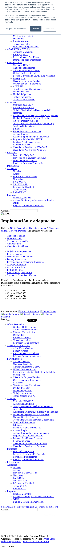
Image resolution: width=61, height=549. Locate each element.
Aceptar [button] (36, 28)
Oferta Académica (18, 228)
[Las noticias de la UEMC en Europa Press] (28, 526)
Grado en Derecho (17, 230)
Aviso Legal (49, 539)
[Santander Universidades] (52, 526)
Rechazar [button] (50, 28)
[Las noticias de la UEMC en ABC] (38, 518)
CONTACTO (22, 507)
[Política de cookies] (56, 539)
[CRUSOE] (40, 526)
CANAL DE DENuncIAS (48, 507)
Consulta (5, 210)
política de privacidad (11, 541)
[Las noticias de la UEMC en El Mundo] (51, 518)
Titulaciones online (37, 228)
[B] (8, 320)
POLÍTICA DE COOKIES (36, 541)
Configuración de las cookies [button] (16, 28)
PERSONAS (32, 507)
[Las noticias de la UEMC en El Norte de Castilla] (9, 518)
